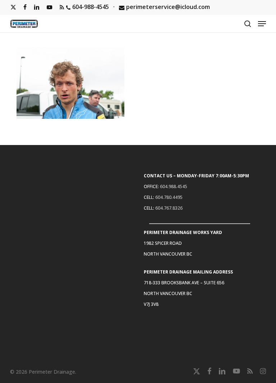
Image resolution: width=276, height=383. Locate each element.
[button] (262, 23)
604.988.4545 (173, 186)
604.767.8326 (169, 208)
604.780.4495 (169, 197)
